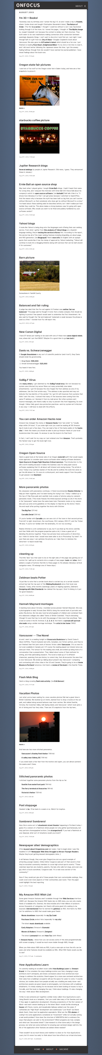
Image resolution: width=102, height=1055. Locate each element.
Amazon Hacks (52, 423)
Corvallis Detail (27, 514)
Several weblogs (25, 170)
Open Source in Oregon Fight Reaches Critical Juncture (41, 462)
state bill (61, 457)
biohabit (60, 193)
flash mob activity (43, 681)
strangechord (56, 830)
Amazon (66, 438)
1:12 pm (30, 886)
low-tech (70, 338)
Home (37, 1049)
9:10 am (31, 627)
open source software (44, 193)
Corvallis (39, 518)
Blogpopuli (42, 238)
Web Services (68, 898)
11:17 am (31, 684)
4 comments (38, 1039)
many (25, 384)
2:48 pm (31, 371)
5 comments (38, 956)
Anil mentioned (32, 909)
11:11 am (30, 956)
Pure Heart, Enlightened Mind (45, 45)
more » (22, 108)
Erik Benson (59, 681)
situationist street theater (48, 825)
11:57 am (32, 410)
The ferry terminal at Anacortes (34, 788)
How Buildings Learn (61, 969)
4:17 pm (32, 323)
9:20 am (31, 796)
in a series (36, 27)
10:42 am (32, 478)
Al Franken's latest (48, 42)
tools (67, 560)
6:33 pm (31, 545)
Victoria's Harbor (28, 793)
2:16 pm (31, 444)
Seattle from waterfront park (33, 784)
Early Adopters (27, 928)
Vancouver (66, 644)
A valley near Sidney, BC (31, 758)
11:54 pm (32, 157)
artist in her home (63, 623)
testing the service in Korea (49, 232)
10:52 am (32, 175)
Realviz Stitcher (74, 491)
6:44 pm (31, 297)
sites (75, 560)
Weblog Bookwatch (53, 584)
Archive (63, 1049)
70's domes (72, 1012)
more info (56, 238)
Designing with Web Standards (31, 589)
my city (58, 919)
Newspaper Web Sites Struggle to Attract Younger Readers (54, 852)
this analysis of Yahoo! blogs (55, 230)
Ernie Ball (53, 188)
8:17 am (30, 1039)
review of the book (59, 665)
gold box (56, 909)
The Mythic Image (76, 29)
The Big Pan (26, 510)
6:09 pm (31, 813)
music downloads (36, 923)
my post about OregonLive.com (36, 849)
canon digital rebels (74, 336)
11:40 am (32, 569)
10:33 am (32, 215)
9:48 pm (31, 668)
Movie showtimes (28, 915)
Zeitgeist (48, 932)
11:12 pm (31, 56)
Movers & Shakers (29, 932)
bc (29, 809)
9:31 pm (31, 768)
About (79, 6)
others (30, 384)
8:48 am (31, 595)
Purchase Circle (28, 919)
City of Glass (47, 40)
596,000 (34, 361)
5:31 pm (31, 342)
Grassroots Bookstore (56, 639)
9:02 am (31, 249)
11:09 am (31, 836)
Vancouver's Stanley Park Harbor (35, 754)
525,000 (43, 364)
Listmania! (34, 936)
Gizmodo (45, 928)
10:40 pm (32, 111)
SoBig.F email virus (57, 384)
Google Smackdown (28, 354)
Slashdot (37, 475)
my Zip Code (51, 915)
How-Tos (48, 936)
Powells (79, 22)
